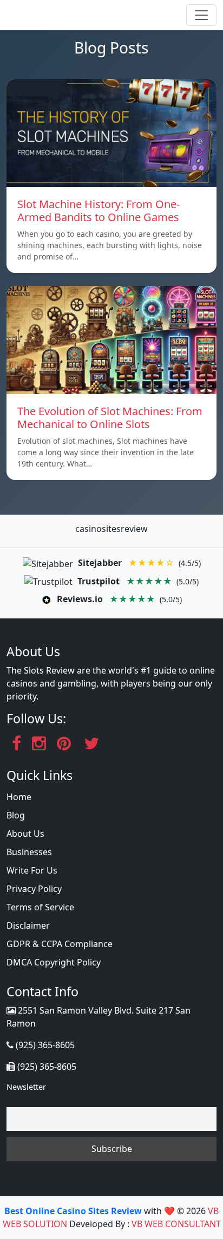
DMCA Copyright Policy (53, 962)
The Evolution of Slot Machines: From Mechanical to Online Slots (109, 417)
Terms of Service (40, 907)
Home (18, 797)
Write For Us (31, 870)
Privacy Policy (34, 889)
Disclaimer (28, 925)
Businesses (29, 852)
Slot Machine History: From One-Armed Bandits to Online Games (98, 210)
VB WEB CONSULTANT (176, 1224)
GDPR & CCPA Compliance (59, 944)
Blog (15, 815)
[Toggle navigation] (201, 15)
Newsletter (26, 1087)
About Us (25, 834)
